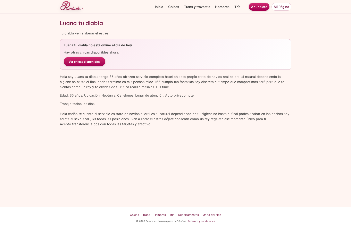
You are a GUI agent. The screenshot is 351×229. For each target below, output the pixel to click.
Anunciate (259, 7)
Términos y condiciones (201, 221)
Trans (146, 214)
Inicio (159, 7)
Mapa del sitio (211, 214)
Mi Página (281, 7)
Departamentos (188, 214)
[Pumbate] (71, 7)
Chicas (173, 7)
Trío (237, 7)
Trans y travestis (197, 7)
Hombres (222, 7)
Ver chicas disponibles (84, 61)
